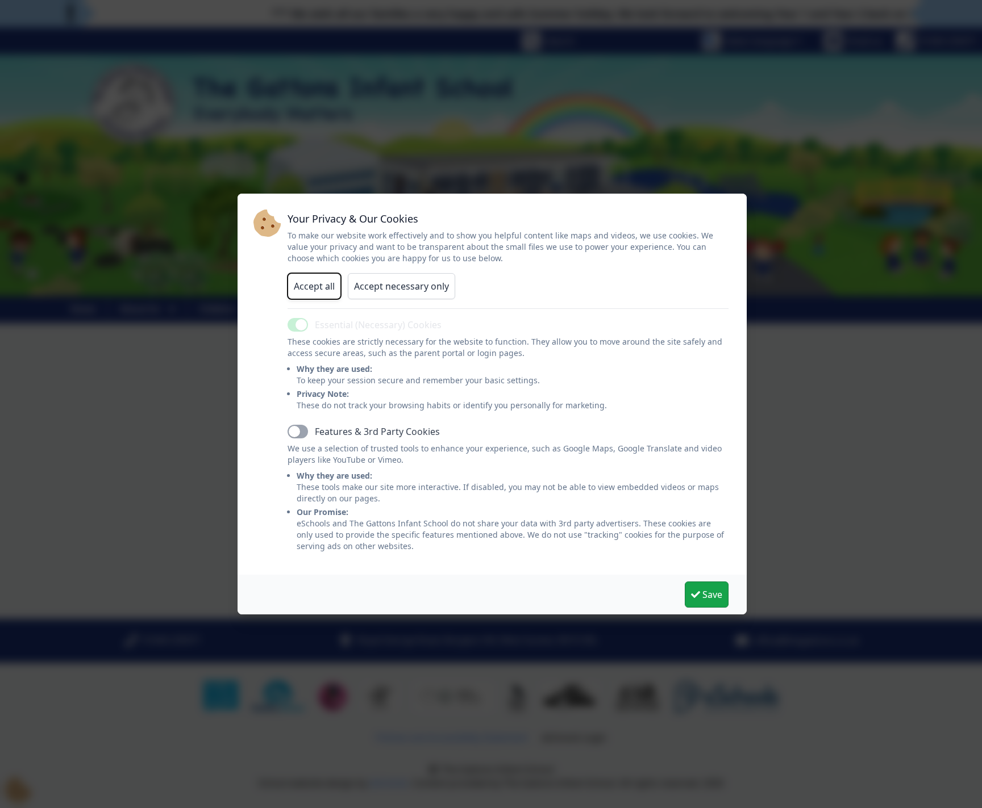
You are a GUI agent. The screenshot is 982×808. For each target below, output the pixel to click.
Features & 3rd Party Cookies (377, 431)
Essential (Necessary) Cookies (378, 325)
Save (711, 594)
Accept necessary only (401, 286)
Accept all (314, 286)
